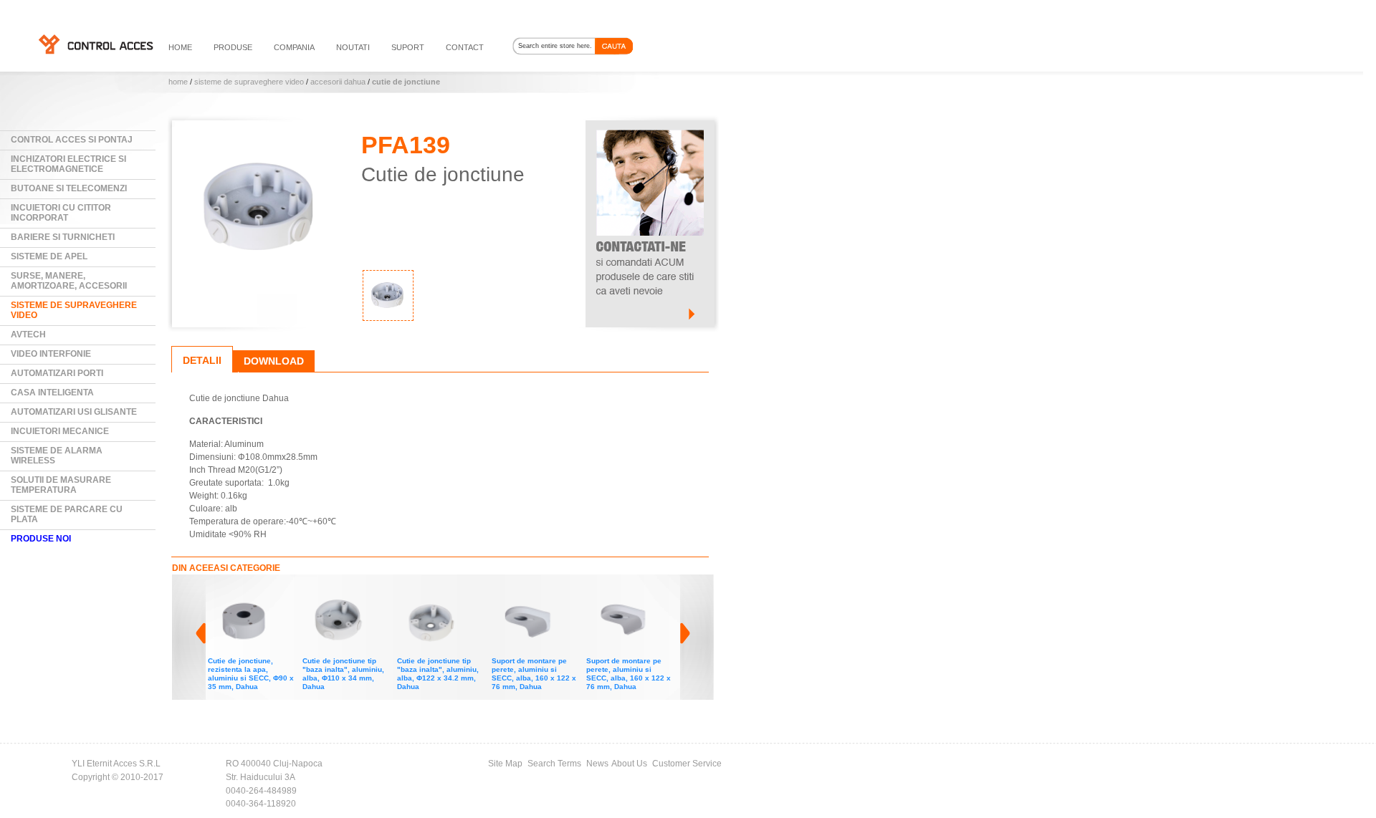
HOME (180, 47)
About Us (629, 764)
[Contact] (650, 127)
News (597, 764)
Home (178, 81)
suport (407, 47)
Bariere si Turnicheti (63, 237)
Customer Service (687, 764)
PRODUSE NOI (41, 539)
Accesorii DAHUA (338, 81)
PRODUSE (233, 47)
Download (274, 361)
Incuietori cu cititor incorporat (61, 213)
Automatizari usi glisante (74, 412)
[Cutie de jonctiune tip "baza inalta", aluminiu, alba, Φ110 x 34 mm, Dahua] (254, 592)
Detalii (202, 360)
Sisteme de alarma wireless (56, 456)
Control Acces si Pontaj (72, 140)
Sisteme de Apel (49, 256)
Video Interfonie (51, 354)
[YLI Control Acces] (95, 43)
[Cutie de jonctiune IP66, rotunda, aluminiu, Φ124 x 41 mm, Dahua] (632, 592)
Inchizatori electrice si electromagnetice (68, 164)
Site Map (505, 764)
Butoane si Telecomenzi (69, 188)
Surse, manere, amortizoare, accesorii (69, 281)
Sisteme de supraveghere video (249, 81)
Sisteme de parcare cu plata (67, 514)
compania (294, 47)
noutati (353, 47)
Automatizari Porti (57, 373)
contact (465, 47)
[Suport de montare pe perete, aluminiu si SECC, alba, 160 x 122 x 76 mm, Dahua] (443, 592)
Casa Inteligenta (52, 393)
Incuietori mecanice (60, 431)
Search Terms (554, 764)
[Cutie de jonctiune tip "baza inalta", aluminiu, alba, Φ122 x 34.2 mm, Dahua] (348, 592)
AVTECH (28, 334)
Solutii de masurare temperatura (61, 485)
